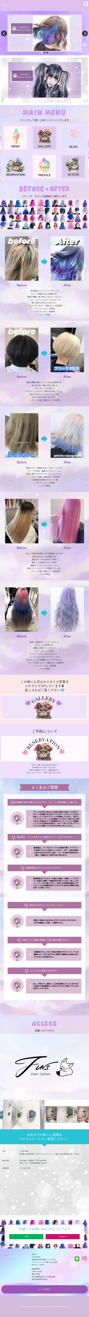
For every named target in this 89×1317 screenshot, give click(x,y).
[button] (42, 52)
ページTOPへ (44, 1289)
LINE (26, 1236)
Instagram (63, 1236)
